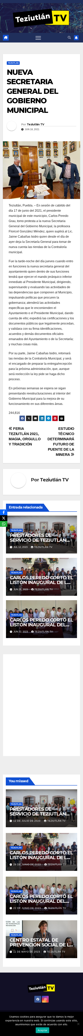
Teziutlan (13, 63)
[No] (78, 1024)
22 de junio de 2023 (27, 908)
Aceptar (42, 1030)
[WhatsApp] (3, 524)
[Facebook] (3, 512)
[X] (3, 518)
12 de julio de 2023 (27, 821)
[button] (69, 37)
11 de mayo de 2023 (27, 951)
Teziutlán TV (35, 124)
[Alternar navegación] (38, 37)
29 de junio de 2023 (27, 864)
